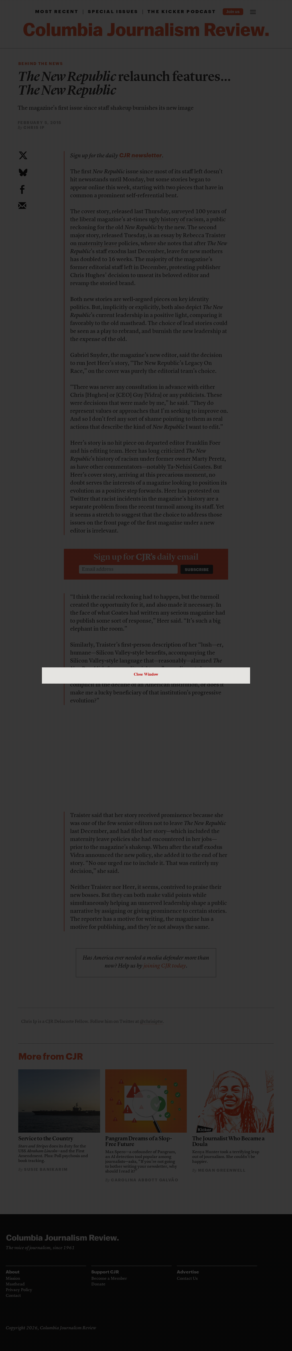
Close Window (146, 674)
